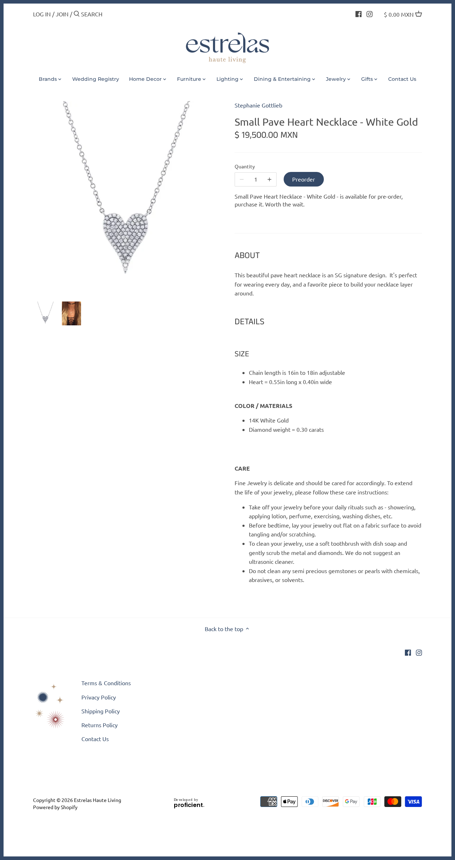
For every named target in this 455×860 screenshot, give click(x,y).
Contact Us (95, 738)
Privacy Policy (98, 697)
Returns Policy (99, 724)
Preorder (303, 179)
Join (62, 13)
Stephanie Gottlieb (258, 105)
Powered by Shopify (55, 807)
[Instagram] (369, 13)
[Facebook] (358, 13)
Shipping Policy (100, 710)
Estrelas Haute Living (97, 800)
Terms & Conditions (106, 682)
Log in (42, 13)
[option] (45, 313)
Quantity (245, 166)
